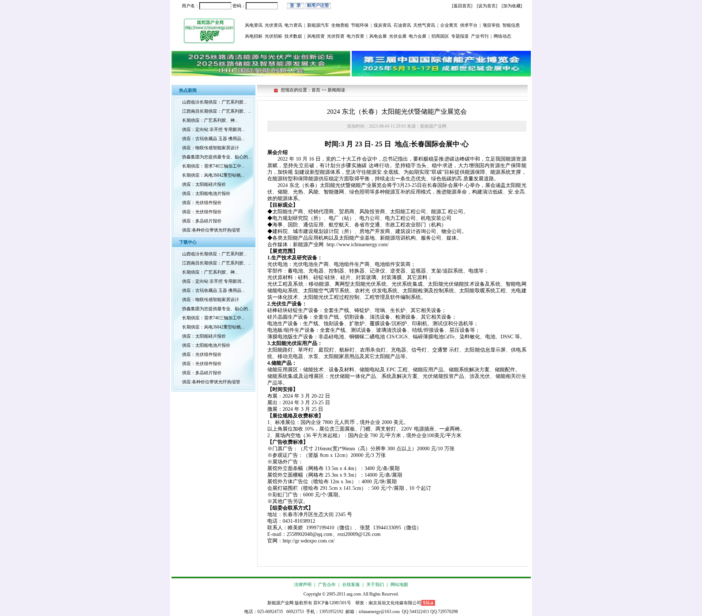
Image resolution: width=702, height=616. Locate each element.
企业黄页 (449, 25)
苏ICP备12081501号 (332, 602)
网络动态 (502, 36)
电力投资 (355, 36)
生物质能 (340, 25)
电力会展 (417, 36)
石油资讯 (402, 25)
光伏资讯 (273, 25)
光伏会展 (398, 36)
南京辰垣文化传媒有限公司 (395, 602)
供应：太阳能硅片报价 (204, 184)
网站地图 (399, 584)
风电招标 (254, 36)
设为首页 (487, 5)
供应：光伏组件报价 (202, 202)
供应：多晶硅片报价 (202, 221)
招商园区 (440, 36)
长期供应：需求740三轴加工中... (213, 166)
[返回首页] (462, 5)
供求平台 (469, 25)
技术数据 (293, 36)
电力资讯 (293, 25)
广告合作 (327, 584)
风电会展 (378, 36)
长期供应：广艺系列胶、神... (210, 120)
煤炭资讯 (382, 25)
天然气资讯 (424, 25)
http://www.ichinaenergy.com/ (358, 244)
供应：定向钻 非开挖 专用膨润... (213, 129)
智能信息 (511, 25)
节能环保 (360, 25)
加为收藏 (512, 5)
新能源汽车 (318, 25)
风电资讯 (254, 25)
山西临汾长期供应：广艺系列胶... (214, 102)
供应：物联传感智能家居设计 (210, 147)
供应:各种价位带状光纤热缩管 (211, 230)
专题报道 (460, 36)
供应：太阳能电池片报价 (206, 193)
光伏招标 (273, 36)
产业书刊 (479, 36)
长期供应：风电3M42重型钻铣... (213, 175)
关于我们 (375, 584)
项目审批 (491, 25)
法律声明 (303, 584)
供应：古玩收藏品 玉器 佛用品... (213, 138)
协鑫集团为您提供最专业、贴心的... (216, 156)
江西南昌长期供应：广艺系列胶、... (216, 111)
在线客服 (351, 584)
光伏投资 (335, 36)
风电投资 (316, 36)
